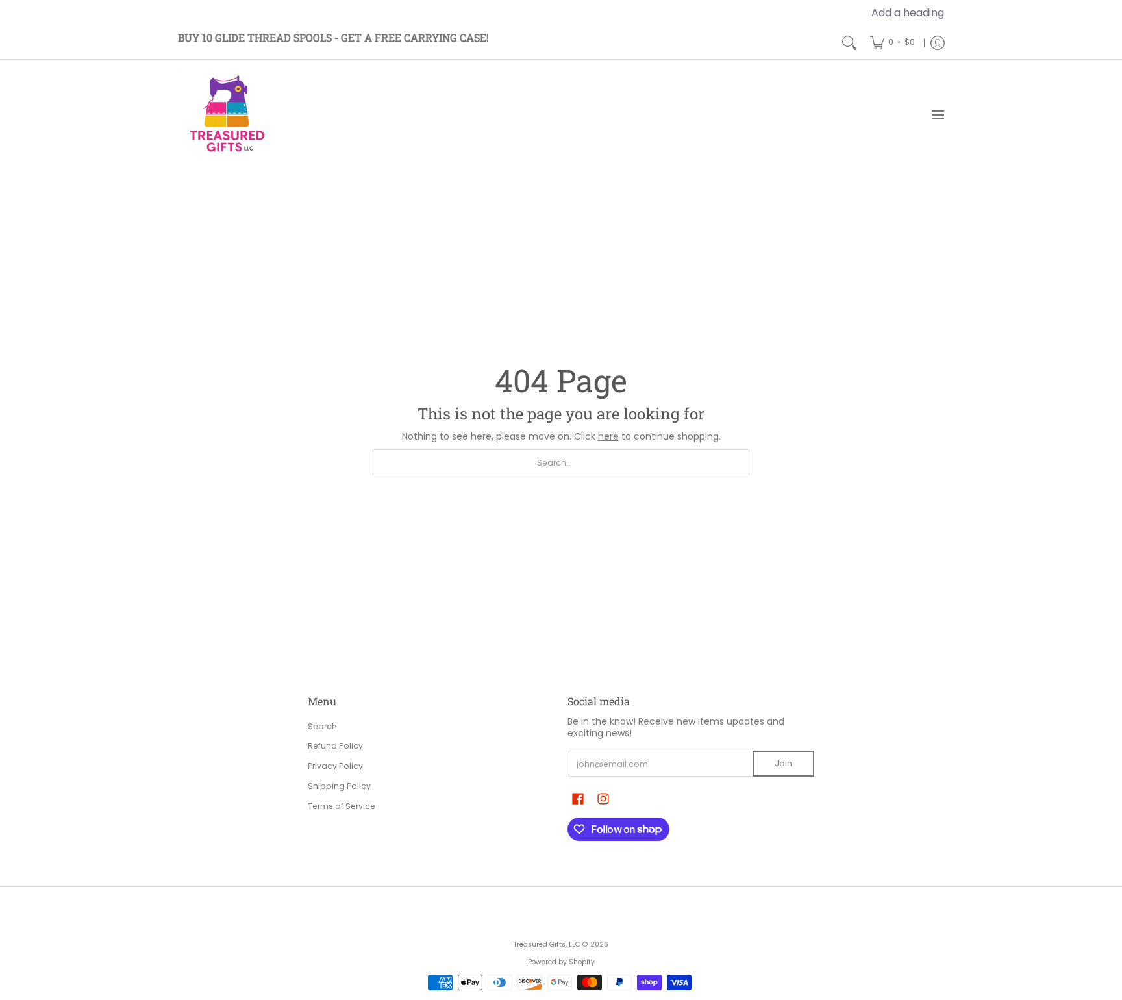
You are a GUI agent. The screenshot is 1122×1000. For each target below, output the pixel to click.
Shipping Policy (339, 786)
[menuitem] (892, 42)
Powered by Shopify (561, 962)
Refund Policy (335, 745)
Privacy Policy (335, 765)
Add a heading (907, 12)
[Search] (849, 42)
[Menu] (937, 115)
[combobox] (561, 462)
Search (322, 726)
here (608, 436)
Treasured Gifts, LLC (547, 944)
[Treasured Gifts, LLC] (226, 115)
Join (783, 763)
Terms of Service (341, 806)
